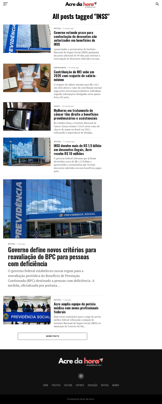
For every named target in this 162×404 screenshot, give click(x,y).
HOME (45, 385)
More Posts (52, 336)
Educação (92, 385)
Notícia (105, 385)
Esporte (80, 385)
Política (56, 385)
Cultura (68, 385)
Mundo (115, 385)
